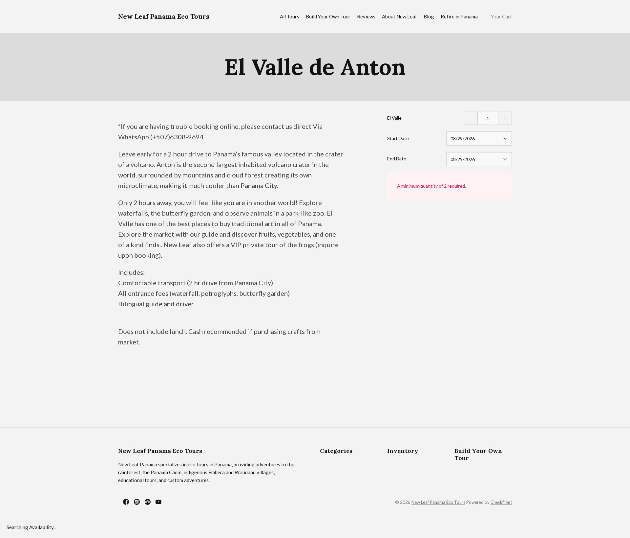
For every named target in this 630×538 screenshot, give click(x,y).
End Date (396, 158)
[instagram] (137, 502)
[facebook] (126, 502)
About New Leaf (399, 16)
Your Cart (501, 16)
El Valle (394, 118)
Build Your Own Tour (328, 16)
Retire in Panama (459, 16)
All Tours (289, 16)
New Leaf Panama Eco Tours (163, 16)
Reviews (366, 16)
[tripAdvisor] (148, 502)
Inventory (402, 451)
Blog (429, 16)
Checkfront (501, 502)
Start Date (398, 138)
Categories (336, 451)
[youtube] (158, 502)
